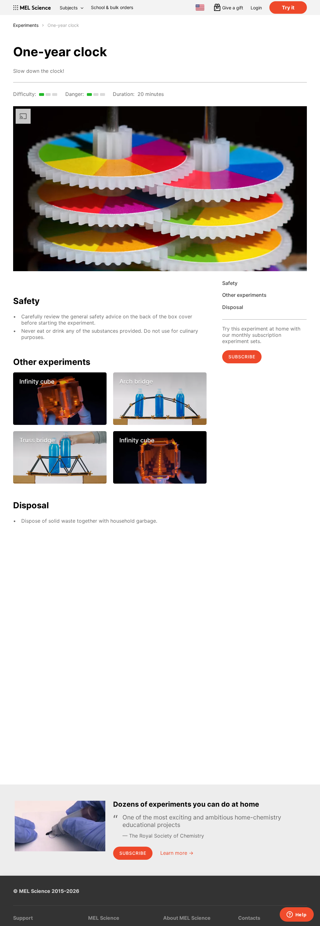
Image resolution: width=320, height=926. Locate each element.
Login (256, 7)
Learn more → (176, 853)
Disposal (232, 307)
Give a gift (232, 7)
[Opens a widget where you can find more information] (296, 915)
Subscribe (241, 356)
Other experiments (244, 295)
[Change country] (200, 7)
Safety (230, 283)
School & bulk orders (112, 7)
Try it (288, 7)
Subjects (69, 7)
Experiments (25, 25)
